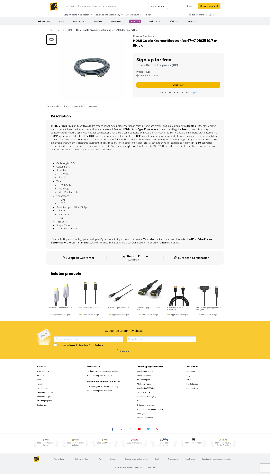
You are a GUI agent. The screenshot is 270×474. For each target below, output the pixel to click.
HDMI (69, 30)
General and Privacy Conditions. (91, 345)
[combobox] (128, 339)
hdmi (165, 242)
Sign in (195, 92)
